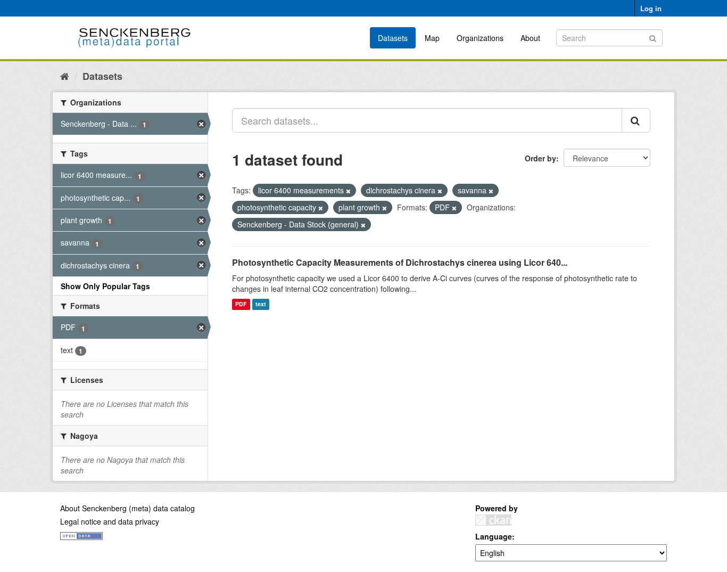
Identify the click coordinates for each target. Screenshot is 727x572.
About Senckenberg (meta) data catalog (127, 508)
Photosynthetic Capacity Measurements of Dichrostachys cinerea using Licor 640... (399, 262)
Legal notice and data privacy (109, 521)
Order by (540, 158)
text (260, 304)
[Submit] (652, 37)
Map (432, 37)
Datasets (393, 37)
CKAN (493, 520)
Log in (651, 8)
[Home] (64, 76)
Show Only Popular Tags (105, 286)
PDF (240, 304)
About (530, 37)
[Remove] (348, 190)
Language (493, 536)
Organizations (480, 37)
